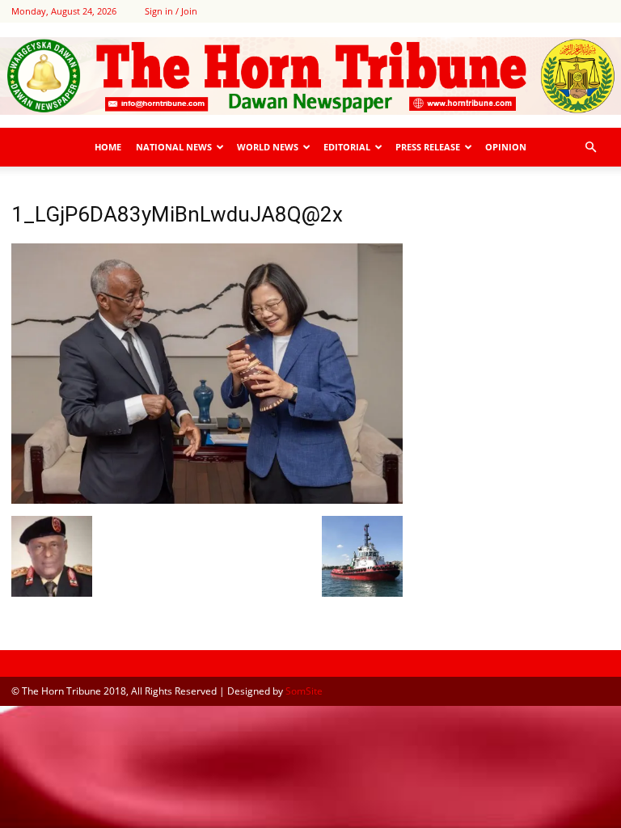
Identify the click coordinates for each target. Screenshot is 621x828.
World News (267, 147)
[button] (590, 147)
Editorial (346, 147)
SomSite (304, 691)
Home (108, 147)
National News (174, 147)
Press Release (427, 147)
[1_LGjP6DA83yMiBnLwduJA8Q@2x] (207, 499)
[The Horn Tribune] (310, 76)
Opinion (505, 147)
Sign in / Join (171, 11)
